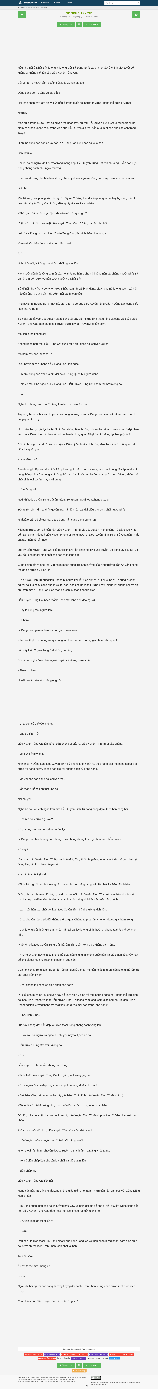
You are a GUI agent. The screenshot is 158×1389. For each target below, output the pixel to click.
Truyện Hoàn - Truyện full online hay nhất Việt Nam (28, 3)
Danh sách (45, 3)
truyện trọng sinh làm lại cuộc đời (74, 1354)
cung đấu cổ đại (115, 1358)
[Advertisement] (79, 48)
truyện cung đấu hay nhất (97, 1358)
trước (67, 24)
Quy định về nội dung (51, 1381)
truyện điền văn (63, 1358)
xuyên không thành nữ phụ (98, 1354)
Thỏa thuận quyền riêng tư (67, 1381)
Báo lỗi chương (79, 1371)
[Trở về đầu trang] (87, 1386)
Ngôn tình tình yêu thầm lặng (34, 1354)
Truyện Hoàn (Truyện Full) (30, 1377)
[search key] (120, 3)
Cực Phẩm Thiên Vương (79, 13)
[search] (138, 3)
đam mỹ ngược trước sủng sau (121, 1354)
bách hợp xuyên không (52, 1354)
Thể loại (57, 3)
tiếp (91, 24)
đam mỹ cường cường (47, 1358)
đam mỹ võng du (78, 1358)
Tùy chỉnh (69, 3)
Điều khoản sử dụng (37, 1381)
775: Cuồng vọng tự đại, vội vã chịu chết (79, 16)
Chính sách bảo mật (24, 1381)
